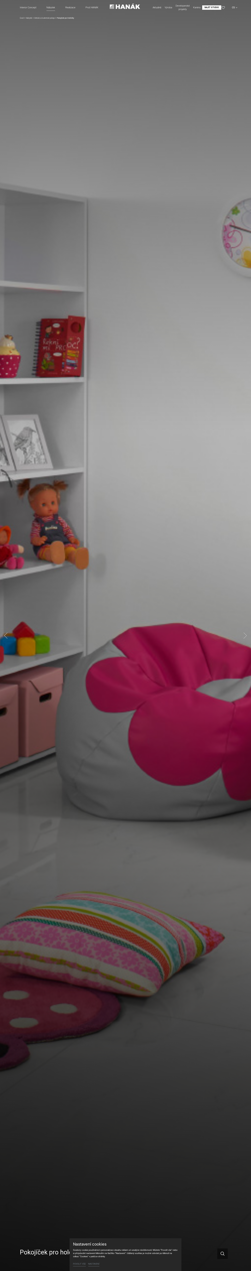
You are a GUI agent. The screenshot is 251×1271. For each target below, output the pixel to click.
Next (245, 635)
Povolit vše (79, 1264)
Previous (5, 635)
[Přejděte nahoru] (244, 1264)
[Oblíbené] (223, 7)
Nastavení (93, 1264)
